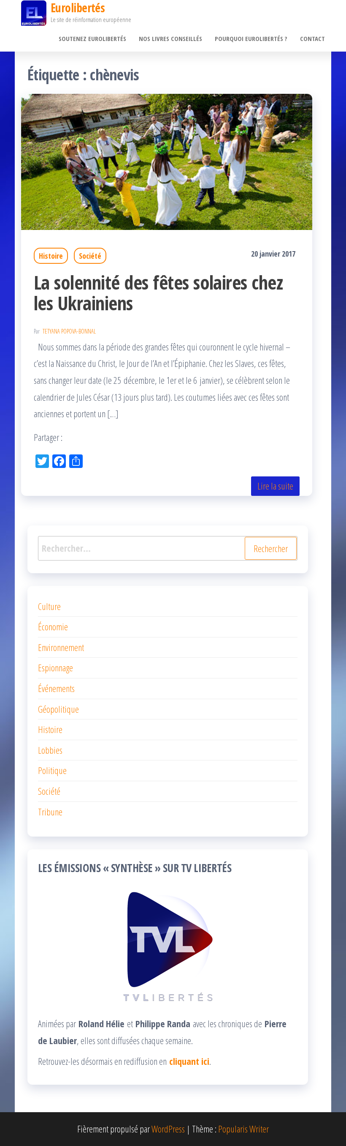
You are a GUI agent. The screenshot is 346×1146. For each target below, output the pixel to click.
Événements (56, 688)
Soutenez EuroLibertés (92, 38)
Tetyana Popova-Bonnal (69, 331)
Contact (312, 38)
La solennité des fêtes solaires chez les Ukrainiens (158, 292)
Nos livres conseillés (170, 38)
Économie (53, 626)
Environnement (61, 647)
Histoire (51, 256)
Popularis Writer (243, 1128)
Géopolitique (58, 709)
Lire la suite (275, 485)
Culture (49, 606)
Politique (52, 770)
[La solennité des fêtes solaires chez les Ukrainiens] (166, 160)
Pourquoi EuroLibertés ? (251, 38)
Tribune (50, 811)
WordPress (168, 1128)
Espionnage (55, 667)
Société (90, 256)
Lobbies (50, 750)
